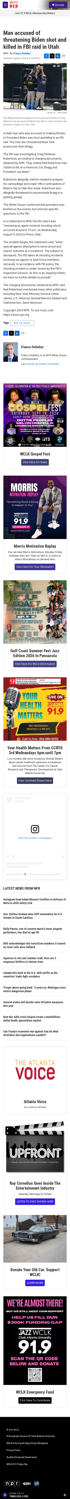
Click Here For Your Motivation (35, 567)
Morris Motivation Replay (35, 546)
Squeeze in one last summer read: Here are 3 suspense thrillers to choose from (29, 959)
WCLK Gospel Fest (35, 454)
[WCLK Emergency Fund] (35, 1340)
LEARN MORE (35, 1283)
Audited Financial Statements (22, 1457)
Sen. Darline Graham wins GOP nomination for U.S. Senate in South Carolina (33, 915)
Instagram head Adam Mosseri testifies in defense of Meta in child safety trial (34, 901)
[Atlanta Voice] (35, 1070)
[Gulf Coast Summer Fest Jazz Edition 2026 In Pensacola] (35, 612)
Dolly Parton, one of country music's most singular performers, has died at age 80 (32, 930)
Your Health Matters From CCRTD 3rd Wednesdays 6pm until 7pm (35, 750)
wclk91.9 (55, 874)
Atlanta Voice (35, 1101)
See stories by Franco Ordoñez (40, 364)
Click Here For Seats (35, 462)
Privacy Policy (14, 1450)
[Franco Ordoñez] (10, 352)
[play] (5, 1495)
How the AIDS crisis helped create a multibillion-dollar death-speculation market (32, 1018)
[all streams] (65, 1495)
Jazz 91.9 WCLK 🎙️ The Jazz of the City (27, 874)
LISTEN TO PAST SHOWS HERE (35, 1201)
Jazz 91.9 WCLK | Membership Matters (35, 13)
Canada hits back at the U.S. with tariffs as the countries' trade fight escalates (30, 974)
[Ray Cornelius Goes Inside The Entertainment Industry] (35, 1148)
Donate (59, 4)
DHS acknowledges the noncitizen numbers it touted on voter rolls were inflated (34, 945)
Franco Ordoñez (22, 53)
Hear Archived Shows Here (35, 780)
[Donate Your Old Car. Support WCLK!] (35, 1239)
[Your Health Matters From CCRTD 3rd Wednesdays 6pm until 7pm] (35, 709)
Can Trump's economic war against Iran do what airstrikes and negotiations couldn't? (30, 1033)
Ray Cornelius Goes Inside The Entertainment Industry (35, 1186)
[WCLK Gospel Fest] (35, 415)
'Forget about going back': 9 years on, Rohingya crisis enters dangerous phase (34, 989)
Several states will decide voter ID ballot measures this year (33, 1003)
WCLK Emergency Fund (35, 1392)
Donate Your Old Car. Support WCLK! (34, 1272)
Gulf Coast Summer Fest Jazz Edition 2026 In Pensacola (35, 653)
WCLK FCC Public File (17, 1464)
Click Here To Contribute (35, 1400)
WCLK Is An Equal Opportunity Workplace (27, 1443)
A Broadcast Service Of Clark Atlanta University (31, 1436)
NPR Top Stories (22, 323)
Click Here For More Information (35, 664)
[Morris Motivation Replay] (35, 507)
